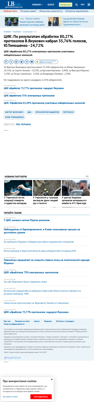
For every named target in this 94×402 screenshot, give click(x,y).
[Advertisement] (47, 149)
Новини (36, 4)
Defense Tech (10, 11)
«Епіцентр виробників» (76, 11)
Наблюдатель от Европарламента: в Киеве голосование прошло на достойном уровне (42, 231)
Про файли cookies (10, 396)
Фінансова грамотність (50, 11)
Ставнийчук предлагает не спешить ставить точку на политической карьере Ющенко (47, 261)
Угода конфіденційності (14, 324)
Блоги (51, 4)
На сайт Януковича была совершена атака (25, 281)
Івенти (37, 321)
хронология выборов (47, 112)
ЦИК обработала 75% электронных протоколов (29, 95)
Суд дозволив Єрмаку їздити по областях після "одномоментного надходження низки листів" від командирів (75, 24)
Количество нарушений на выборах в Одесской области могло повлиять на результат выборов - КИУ (42, 292)
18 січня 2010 (27, 32)
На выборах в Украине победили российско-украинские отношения (39, 241)
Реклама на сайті (22, 321)
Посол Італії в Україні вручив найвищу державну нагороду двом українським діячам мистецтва (31, 24)
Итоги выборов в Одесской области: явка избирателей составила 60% (40, 250)
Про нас (7, 321)
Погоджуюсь (41, 397)
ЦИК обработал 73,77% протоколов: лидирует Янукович (34, 88)
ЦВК (29, 112)
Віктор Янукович (14, 112)
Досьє (49, 13)
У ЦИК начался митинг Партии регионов (27, 220)
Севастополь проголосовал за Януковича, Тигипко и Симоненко (36, 303)
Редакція (48, 321)
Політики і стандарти (65, 321)
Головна (7, 31)
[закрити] (51, 379)
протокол (68, 112)
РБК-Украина (23, 124)
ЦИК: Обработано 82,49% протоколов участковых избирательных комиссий (44, 103)
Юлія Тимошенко (14, 117)
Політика (17, 31)
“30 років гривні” (28, 11)
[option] (25, 21)
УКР (82, 4)
